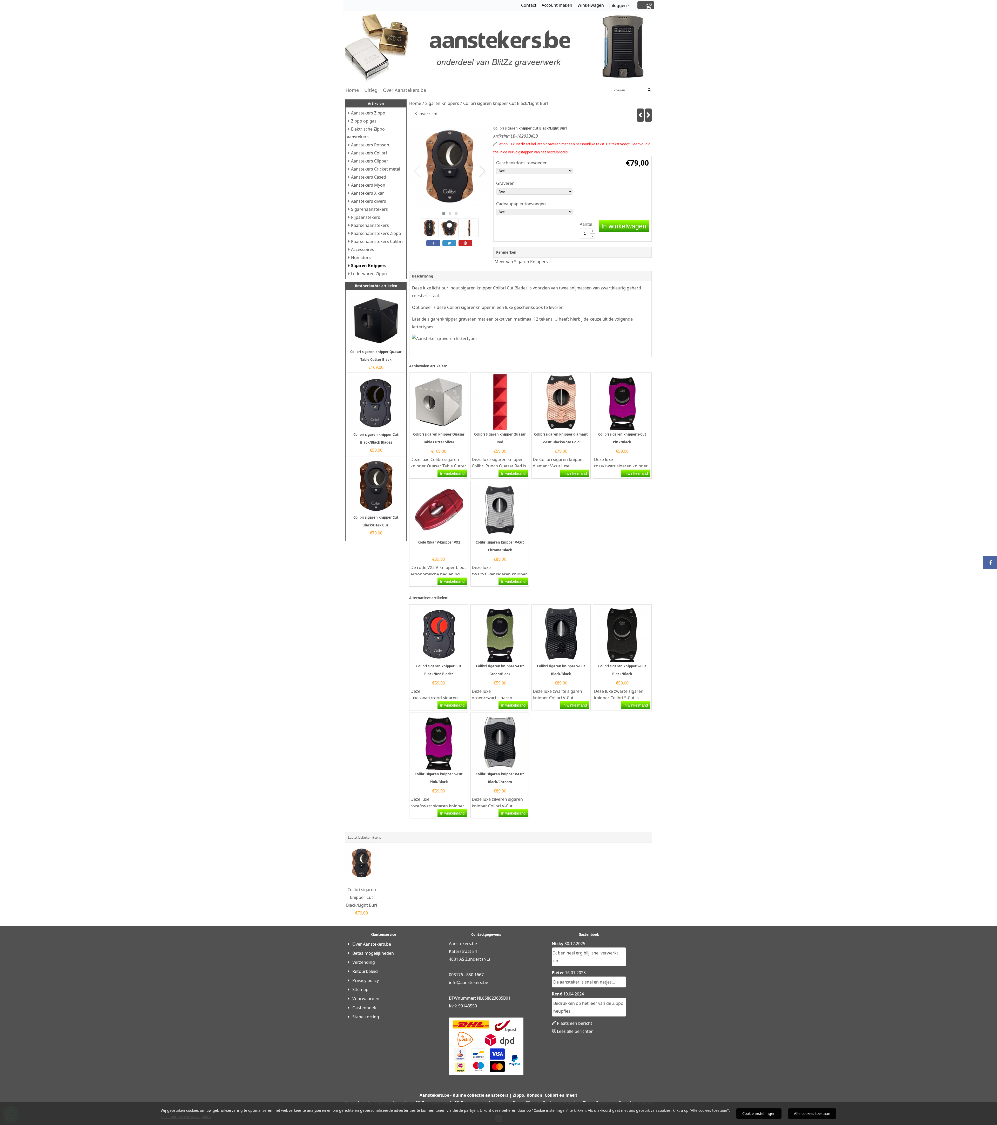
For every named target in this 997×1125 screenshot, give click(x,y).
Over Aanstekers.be (404, 90)
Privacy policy (365, 980)
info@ (454, 982)
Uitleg (371, 90)
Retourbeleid (365, 971)
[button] (444, 213)
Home (352, 90)
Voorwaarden (365, 998)
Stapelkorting (365, 1017)
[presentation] (417, 171)
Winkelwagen (590, 5)
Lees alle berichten (575, 1031)
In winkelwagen (623, 226)
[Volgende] (648, 115)
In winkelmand (452, 473)
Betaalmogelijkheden (373, 953)
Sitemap (360, 989)
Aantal (586, 224)
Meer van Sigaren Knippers (521, 262)
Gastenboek (364, 1008)
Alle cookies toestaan (812, 1113)
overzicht (428, 114)
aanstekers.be (474, 982)
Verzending (363, 962)
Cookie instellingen (759, 1113)
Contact (528, 5)
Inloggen (618, 5)
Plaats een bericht (574, 1023)
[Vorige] (640, 115)
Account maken (557, 5)
